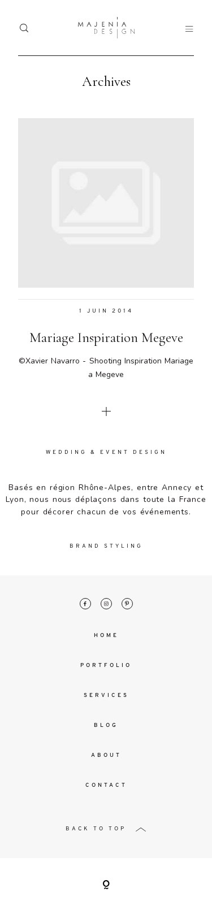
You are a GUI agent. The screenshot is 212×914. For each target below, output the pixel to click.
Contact (106, 785)
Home (106, 636)
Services (106, 695)
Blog (106, 725)
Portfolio (106, 665)
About (106, 755)
